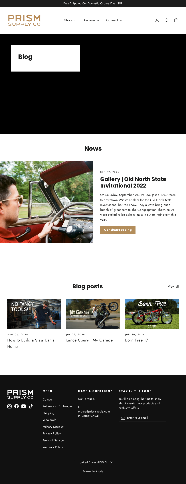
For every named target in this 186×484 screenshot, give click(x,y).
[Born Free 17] (152, 314)
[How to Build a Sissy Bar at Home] (34, 314)
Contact (48, 399)
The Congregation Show (148, 210)
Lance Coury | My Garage (89, 340)
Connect (112, 20)
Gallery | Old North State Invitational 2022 (133, 182)
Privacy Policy (52, 433)
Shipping (48, 413)
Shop (68, 20)
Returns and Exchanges (57, 406)
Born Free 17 (136, 340)
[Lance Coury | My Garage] (93, 314)
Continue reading (118, 230)
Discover (89, 20)
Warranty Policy (53, 447)
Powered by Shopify (93, 471)
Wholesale (49, 420)
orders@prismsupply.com (94, 411)
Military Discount (53, 427)
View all (173, 286)
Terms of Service (53, 440)
